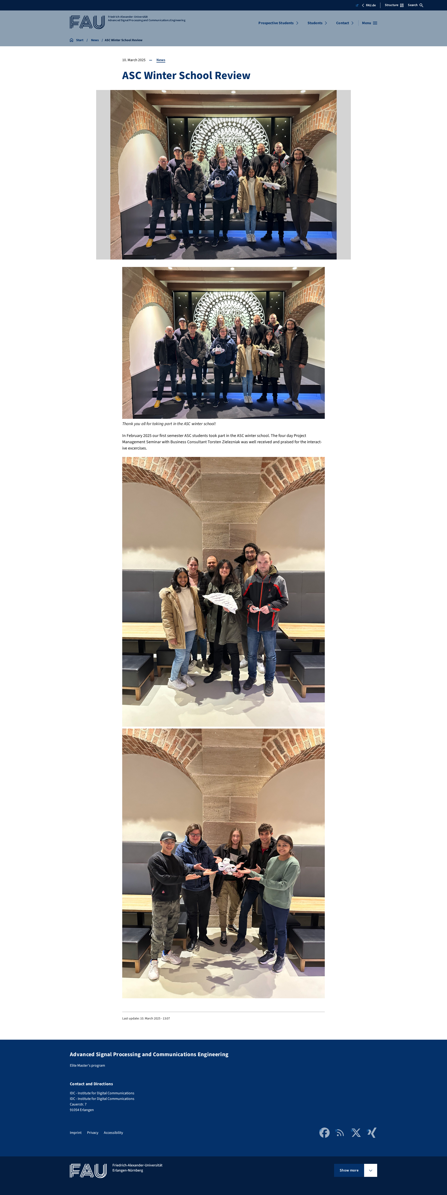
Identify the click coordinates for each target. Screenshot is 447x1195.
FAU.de (371, 5)
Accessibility (113, 1132)
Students (315, 23)
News (160, 60)
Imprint (75, 1132)
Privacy (92, 1132)
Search (413, 5)
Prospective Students (276, 23)
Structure (391, 5)
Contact (342, 23)
